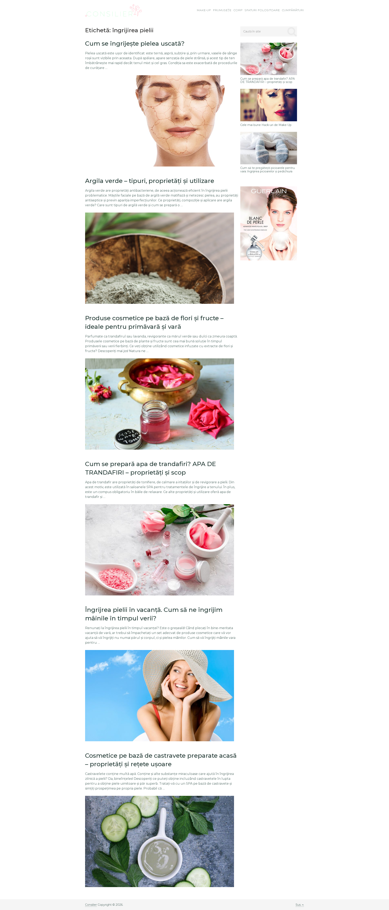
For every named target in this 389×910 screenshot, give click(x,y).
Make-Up (204, 10)
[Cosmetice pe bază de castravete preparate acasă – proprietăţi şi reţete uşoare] (159, 841)
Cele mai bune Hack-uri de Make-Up (266, 125)
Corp (238, 10)
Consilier (91, 905)
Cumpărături (293, 10)
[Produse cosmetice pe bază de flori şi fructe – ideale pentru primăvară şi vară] (159, 404)
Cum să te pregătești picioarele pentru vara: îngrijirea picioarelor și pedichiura (267, 169)
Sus (298, 905)
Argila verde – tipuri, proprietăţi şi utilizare (149, 181)
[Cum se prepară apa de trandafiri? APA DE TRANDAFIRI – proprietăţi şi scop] (159, 549)
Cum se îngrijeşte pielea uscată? (135, 43)
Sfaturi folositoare (262, 10)
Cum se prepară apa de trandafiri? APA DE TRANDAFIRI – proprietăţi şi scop (267, 80)
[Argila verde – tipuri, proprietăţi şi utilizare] (159, 258)
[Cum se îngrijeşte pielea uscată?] (159, 121)
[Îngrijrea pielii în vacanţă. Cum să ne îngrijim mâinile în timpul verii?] (159, 695)
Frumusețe (222, 10)
